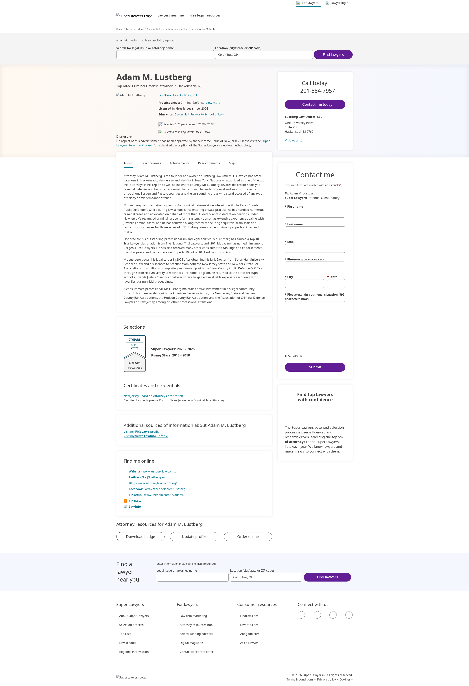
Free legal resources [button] (205, 15)
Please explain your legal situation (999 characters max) (314, 297)
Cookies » (346, 679)
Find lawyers (333, 54)
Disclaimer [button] (293, 356)
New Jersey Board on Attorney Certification (153, 396)
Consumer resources (257, 604)
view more (213, 103)
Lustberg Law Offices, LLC (178, 95)
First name (294, 207)
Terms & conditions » (301, 679)
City (289, 277)
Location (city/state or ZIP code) (238, 48)
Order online (248, 536)
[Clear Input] (210, 54)
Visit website (293, 140)
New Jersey (174, 29)
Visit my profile (141, 432)
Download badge (140, 536)
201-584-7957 (317, 90)
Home (119, 29)
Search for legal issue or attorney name (145, 48)
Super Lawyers (130, 604)
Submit (315, 367)
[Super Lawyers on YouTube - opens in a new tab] (333, 615)
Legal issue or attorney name (177, 571)
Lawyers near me (171, 15)
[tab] (128, 163)
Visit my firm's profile (146, 436)
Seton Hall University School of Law (199, 114)
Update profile (194, 536)
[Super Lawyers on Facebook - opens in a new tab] (301, 615)
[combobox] (165, 54)
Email (290, 242)
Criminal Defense (156, 29)
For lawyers (187, 604)
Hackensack (189, 29)
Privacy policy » (327, 679)
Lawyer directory (134, 29)
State (332, 277)
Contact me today (317, 104)
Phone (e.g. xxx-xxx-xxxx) (304, 259)
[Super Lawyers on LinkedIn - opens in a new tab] (349, 615)
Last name (294, 224)
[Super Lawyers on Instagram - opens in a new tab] (317, 615)
